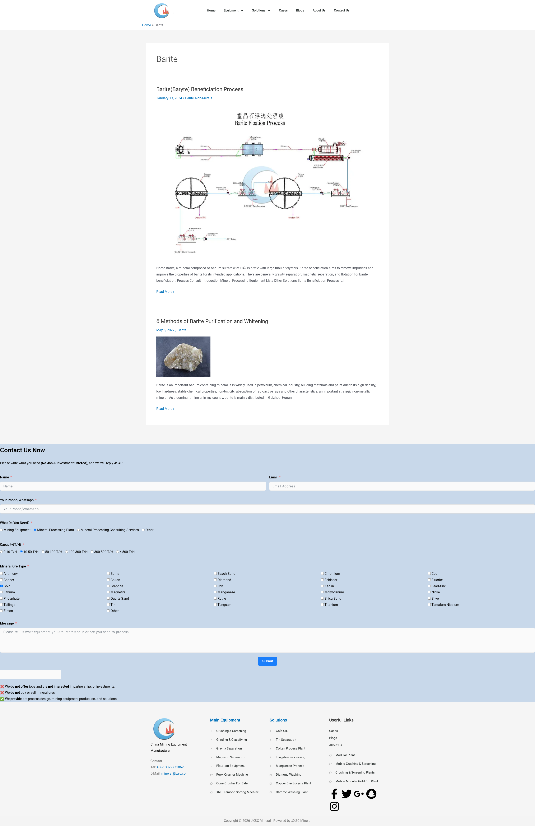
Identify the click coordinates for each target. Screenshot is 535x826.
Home (211, 10)
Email (273, 477)
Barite (189, 98)
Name (4, 477)
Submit (267, 661)
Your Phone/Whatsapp (17, 500)
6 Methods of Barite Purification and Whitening (212, 321)
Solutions (258, 10)
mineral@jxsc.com (175, 773)
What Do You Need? (14, 523)
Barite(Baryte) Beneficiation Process (199, 89)
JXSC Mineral (261, 821)
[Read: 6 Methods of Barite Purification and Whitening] (183, 356)
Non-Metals (203, 98)
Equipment (231, 10)
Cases (283, 10)
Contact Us (342, 10)
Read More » (165, 291)
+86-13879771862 (171, 767)
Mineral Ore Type (13, 566)
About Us (319, 10)
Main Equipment (225, 720)
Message (7, 623)
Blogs (300, 10)
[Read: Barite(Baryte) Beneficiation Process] (263, 183)
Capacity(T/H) (10, 545)
